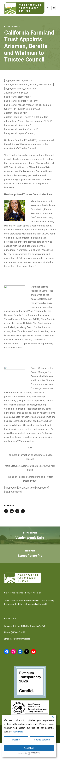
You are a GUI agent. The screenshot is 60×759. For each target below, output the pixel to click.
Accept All (29, 748)
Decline (16, 739)
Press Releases (12, 26)
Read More (18, 731)
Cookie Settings (42, 739)
